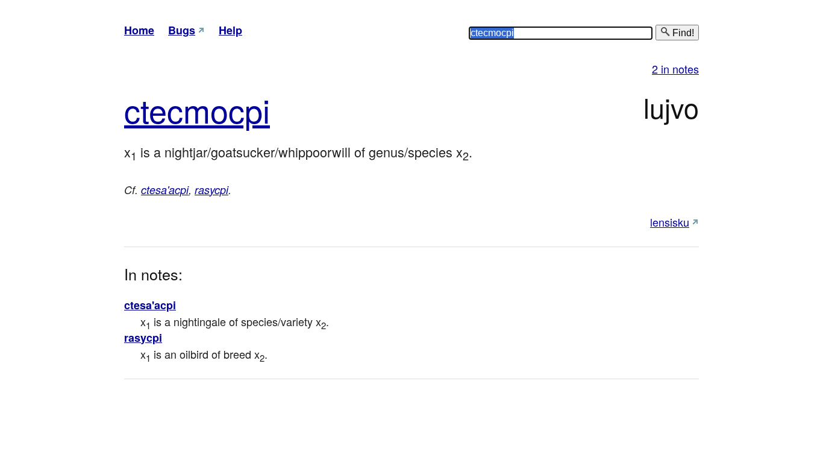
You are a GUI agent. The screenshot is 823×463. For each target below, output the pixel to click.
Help (230, 30)
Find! (682, 33)
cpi (249, 109)
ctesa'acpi (165, 189)
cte (145, 109)
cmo (197, 109)
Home (139, 30)
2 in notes (675, 69)
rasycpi (211, 189)
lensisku (669, 222)
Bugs (181, 30)
